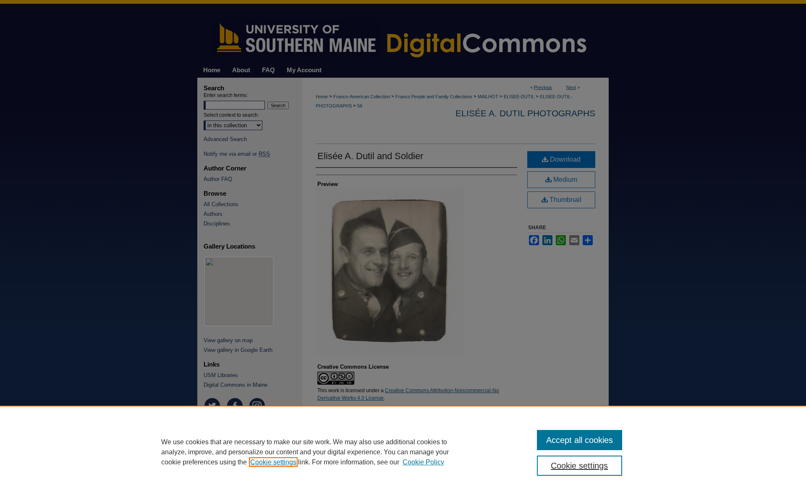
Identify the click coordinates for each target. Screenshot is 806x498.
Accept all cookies (579, 440)
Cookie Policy (423, 462)
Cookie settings (273, 462)
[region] (403, 452)
